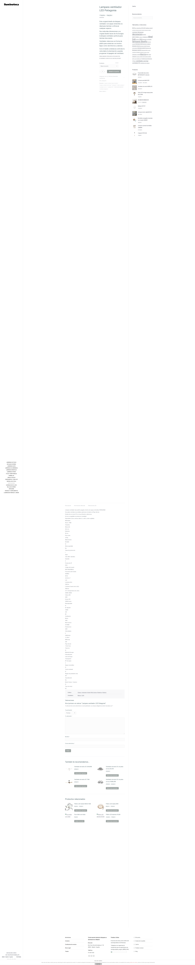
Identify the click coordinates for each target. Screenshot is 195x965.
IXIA (140, 39)
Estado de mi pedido (140, 941)
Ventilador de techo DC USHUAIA (83, 766)
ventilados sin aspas (144, 63)
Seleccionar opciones (80, 773)
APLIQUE (143, 28)
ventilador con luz (103, 87)
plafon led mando (144, 56)
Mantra (104, 91)
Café (83, 695)
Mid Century (94, 692)
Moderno (99, 692)
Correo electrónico (70, 743)
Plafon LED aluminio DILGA (113, 814)
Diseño (144, 34)
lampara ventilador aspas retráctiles (111, 83)
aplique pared (149, 28)
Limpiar (116, 62)
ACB (133, 28)
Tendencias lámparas (146, 58)
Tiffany (134, 61)
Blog (136, 951)
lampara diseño (139, 41)
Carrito (137, 944)
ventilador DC (110, 87)
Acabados (101, 63)
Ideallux (137, 39)
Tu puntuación (68, 710)
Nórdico (104, 692)
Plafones (111, 76)
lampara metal (143, 46)
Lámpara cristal (136, 54)
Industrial (84, 692)
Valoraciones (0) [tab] (92, 505)
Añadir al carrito (114, 71)
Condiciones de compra (70, 944)
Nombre (67, 736)
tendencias (138, 58)
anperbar (139, 28)
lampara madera (146, 44)
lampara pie (148, 48)
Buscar (151, 17)
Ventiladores (102, 78)
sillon (135, 58)
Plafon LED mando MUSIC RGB (82, 804)
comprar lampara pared (136, 30)
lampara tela (144, 50)
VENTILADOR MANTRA (118, 87)
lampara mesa (136, 46)
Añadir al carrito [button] (79, 821)
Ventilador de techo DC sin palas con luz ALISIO (114, 767)
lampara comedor (147, 39)
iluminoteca (68, 937)
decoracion (137, 34)
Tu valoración (68, 716)
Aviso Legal (68, 948)
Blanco (79, 695)
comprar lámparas (138, 32)
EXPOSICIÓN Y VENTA (11, 952)
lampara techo (136, 50)
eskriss (141, 37)
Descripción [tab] (68, 505)
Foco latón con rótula (79, 814)
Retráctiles (115, 76)
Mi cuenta (137, 937)
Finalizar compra (139, 948)
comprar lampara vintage (146, 30)
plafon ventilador (121, 85)
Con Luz (106, 76)
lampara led (138, 44)
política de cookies (133, 962)
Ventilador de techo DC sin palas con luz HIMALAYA (114, 780)
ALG (135, 28)
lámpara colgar (146, 52)
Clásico (79, 692)
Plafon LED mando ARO (112, 804)
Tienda (66, 951)
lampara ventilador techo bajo (105, 85)
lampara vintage (139, 52)
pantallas (138, 56)
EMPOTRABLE (135, 37)
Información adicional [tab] (79, 505)
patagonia (114, 85)
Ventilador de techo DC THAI (82, 779)
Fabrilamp (145, 37)
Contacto (67, 941)
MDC (147, 54)
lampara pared (141, 48)
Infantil (88, 692)
